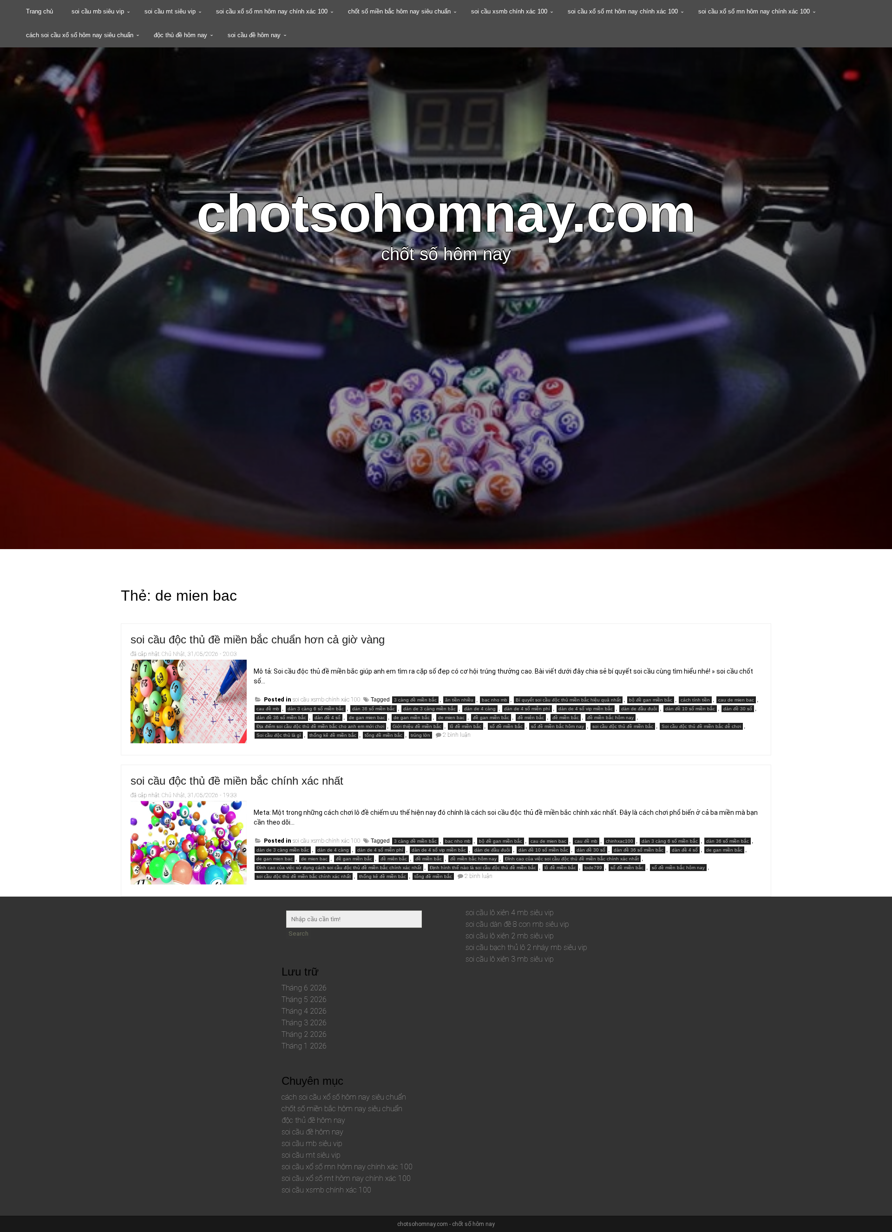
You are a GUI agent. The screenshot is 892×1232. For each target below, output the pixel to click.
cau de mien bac (736, 699)
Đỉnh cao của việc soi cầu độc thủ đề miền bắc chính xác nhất (572, 858)
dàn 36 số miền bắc (373, 708)
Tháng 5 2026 (304, 999)
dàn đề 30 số (737, 708)
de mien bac (451, 717)
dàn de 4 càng (480, 708)
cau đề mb (267, 708)
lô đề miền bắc (465, 726)
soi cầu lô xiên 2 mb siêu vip (510, 935)
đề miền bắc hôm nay (610, 717)
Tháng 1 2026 (304, 1046)
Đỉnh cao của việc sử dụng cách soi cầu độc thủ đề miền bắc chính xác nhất (338, 867)
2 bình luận (457, 735)
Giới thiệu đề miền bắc (417, 726)
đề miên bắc (531, 717)
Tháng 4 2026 (304, 1011)
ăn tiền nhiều (459, 699)
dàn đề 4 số (328, 717)
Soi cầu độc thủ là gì (278, 735)
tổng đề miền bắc (383, 735)
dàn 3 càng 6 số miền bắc (316, 708)
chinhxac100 (619, 841)
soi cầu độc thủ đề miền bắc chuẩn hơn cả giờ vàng (258, 639)
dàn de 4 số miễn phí (527, 708)
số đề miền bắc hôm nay (557, 726)
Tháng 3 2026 (304, 1022)
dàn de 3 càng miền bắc (429, 708)
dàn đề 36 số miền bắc (281, 717)
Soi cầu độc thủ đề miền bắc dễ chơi (701, 726)
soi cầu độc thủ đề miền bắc (622, 726)
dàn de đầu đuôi (639, 708)
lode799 (593, 867)
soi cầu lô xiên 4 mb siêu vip (510, 912)
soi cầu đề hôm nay (254, 35)
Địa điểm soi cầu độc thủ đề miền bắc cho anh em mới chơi (320, 726)
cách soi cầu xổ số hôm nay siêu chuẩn (79, 35)
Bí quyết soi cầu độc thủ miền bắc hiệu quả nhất (568, 699)
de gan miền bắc (412, 717)
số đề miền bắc (506, 726)
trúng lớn (420, 735)
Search (298, 933)
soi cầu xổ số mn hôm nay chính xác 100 (272, 11)
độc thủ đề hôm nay (180, 35)
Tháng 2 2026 (304, 1034)
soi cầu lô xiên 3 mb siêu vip (510, 959)
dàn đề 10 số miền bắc (690, 708)
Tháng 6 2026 (304, 987)
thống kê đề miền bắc (332, 735)
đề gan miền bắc (491, 717)
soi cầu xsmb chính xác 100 (509, 11)
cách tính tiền (695, 699)
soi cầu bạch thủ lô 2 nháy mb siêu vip (526, 947)
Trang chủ (39, 11)
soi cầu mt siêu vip (170, 11)
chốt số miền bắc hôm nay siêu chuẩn (399, 11)
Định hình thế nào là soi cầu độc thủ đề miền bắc (483, 867)
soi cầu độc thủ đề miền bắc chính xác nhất (237, 780)
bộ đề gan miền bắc (650, 699)
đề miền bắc (565, 717)
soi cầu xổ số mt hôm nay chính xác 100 (623, 11)
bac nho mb (494, 699)
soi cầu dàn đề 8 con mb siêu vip (517, 924)
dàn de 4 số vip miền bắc (585, 708)
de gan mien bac (367, 717)
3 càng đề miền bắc (415, 699)
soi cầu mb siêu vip (98, 11)
